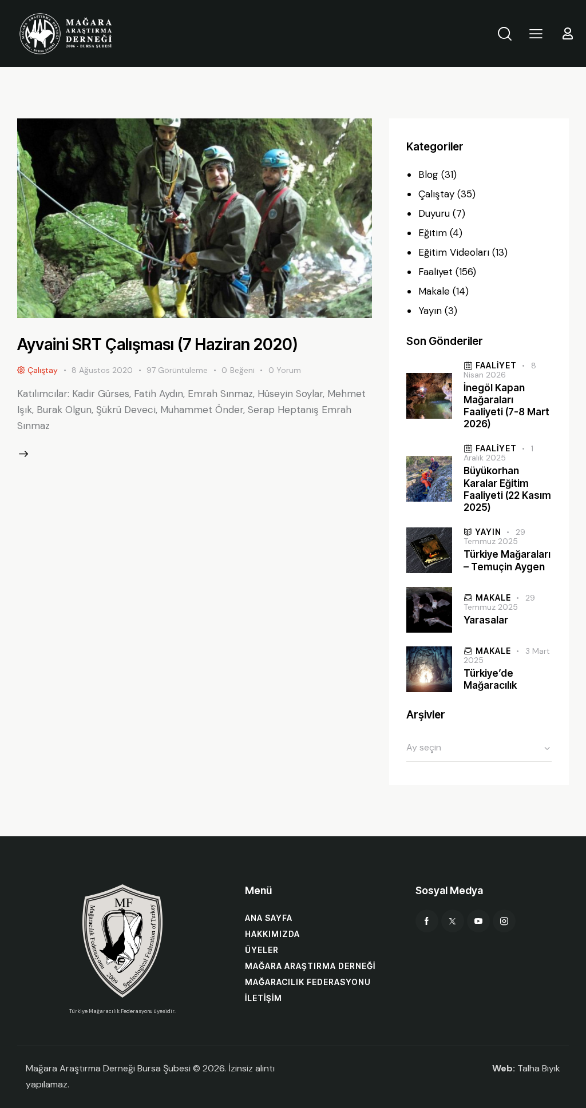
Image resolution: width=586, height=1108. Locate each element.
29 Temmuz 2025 (494, 536)
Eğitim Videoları (453, 252)
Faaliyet (435, 271)
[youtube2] (478, 921)
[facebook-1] (426, 921)
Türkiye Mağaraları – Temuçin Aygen (507, 560)
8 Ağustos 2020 (102, 370)
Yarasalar (486, 620)
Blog (428, 174)
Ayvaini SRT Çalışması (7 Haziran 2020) (157, 344)
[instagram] (504, 921)
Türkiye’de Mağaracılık (490, 679)
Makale (434, 291)
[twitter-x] (452, 921)
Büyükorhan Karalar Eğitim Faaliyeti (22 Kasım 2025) (507, 489)
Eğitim (432, 233)
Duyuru (434, 213)
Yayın (430, 310)
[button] (536, 33)
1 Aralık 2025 (498, 453)
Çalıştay (436, 194)
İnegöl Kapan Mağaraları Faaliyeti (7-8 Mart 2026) (506, 406)
